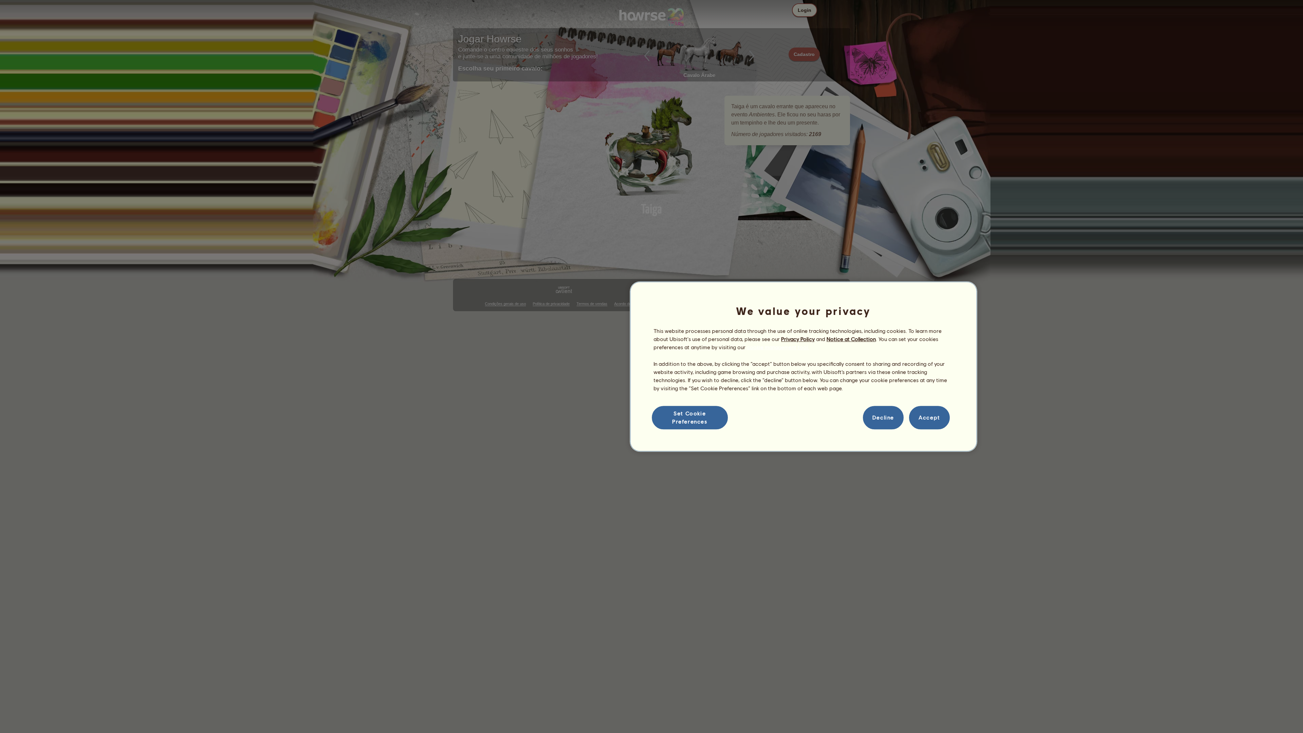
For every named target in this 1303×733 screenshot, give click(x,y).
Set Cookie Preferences (689, 417)
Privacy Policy (798, 339)
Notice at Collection (851, 339)
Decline (883, 417)
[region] (803, 366)
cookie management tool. (778, 347)
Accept (929, 417)
